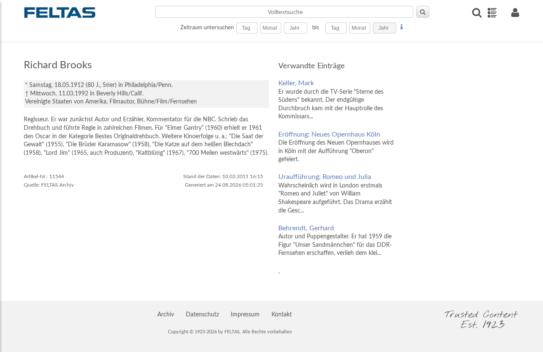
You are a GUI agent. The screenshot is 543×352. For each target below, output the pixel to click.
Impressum (245, 315)
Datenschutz (202, 315)
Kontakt (282, 315)
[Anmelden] (515, 12)
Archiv (165, 315)
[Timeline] (492, 13)
